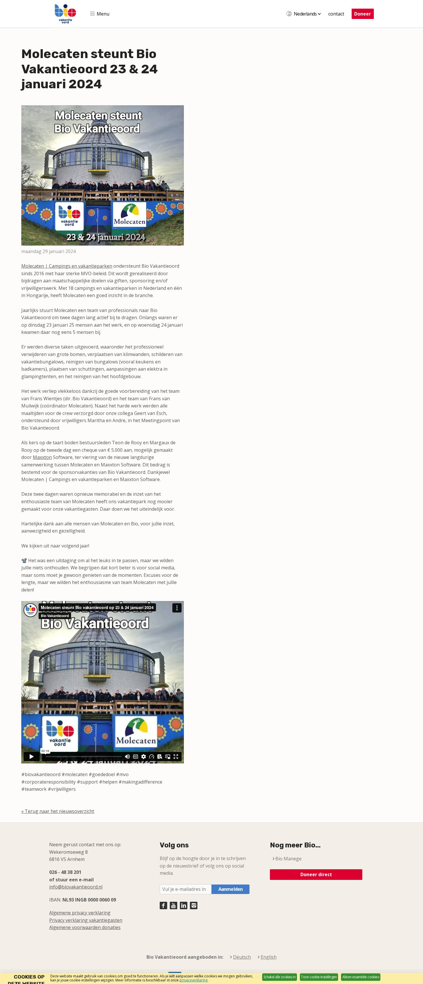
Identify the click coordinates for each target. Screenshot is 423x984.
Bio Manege (288, 858)
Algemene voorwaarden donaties (85, 927)
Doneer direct (316, 874)
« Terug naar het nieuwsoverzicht (57, 811)
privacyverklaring (193, 980)
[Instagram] (193, 905)
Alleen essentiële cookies (360, 977)
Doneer (362, 14)
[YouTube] (173, 905)
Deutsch (242, 957)
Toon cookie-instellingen (319, 977)
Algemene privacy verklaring (79, 913)
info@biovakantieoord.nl (75, 887)
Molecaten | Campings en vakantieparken (66, 266)
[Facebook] (163, 905)
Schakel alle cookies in (280, 977)
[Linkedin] (183, 905)
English (269, 957)
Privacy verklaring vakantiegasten (85, 920)
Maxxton (42, 457)
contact (336, 14)
